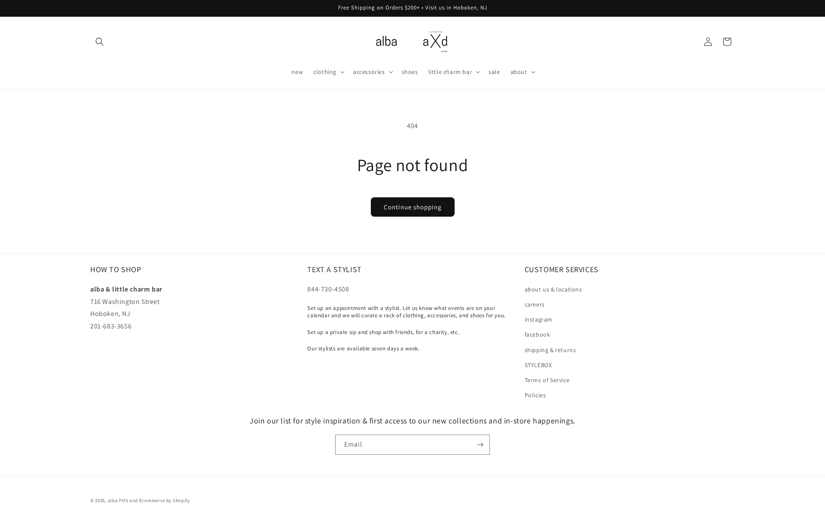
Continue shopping (413, 207)
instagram (539, 319)
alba (113, 500)
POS (123, 500)
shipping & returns (550, 350)
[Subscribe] (480, 445)
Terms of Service (547, 380)
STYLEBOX (538, 365)
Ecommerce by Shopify (164, 500)
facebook (537, 334)
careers (535, 304)
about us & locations (553, 289)
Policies (535, 395)
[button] (99, 41)
